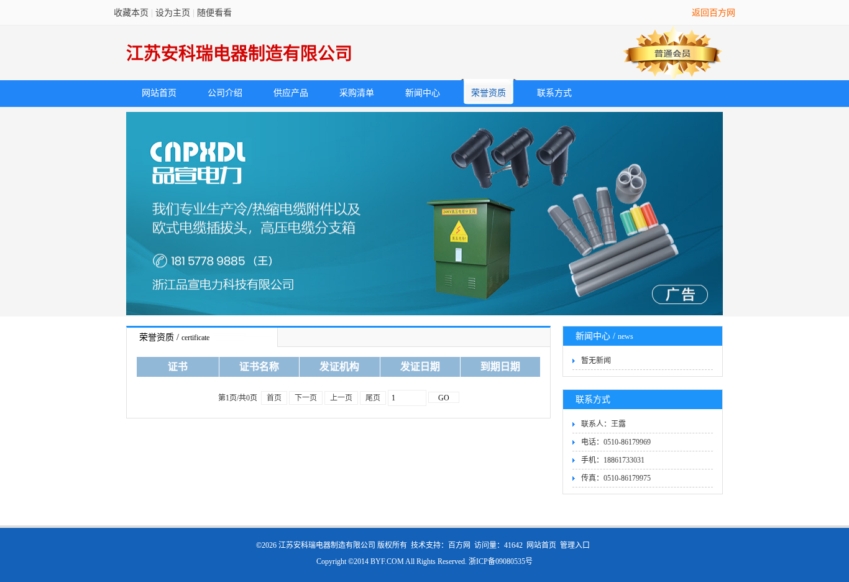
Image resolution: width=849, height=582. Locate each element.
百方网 (459, 545)
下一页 (306, 398)
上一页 (341, 398)
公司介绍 (225, 93)
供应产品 (290, 93)
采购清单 (356, 93)
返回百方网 (713, 12)
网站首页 (159, 93)
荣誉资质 (488, 93)
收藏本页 (131, 12)
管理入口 (575, 545)
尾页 (373, 398)
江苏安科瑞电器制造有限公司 (239, 53)
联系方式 (554, 93)
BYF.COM (387, 561)
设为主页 (172, 12)
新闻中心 (422, 93)
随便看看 (214, 12)
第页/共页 (237, 398)
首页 (274, 398)
